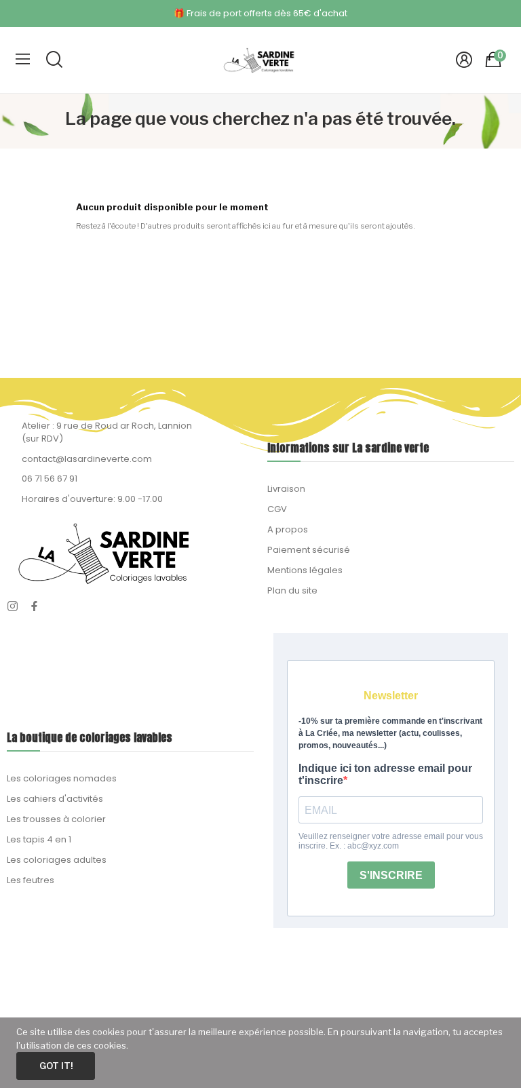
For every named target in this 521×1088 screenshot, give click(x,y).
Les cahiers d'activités (55, 798)
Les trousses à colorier (56, 819)
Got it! (56, 1065)
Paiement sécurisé (308, 549)
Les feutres (30, 880)
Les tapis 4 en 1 (39, 839)
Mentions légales (305, 570)
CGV (277, 509)
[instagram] (12, 606)
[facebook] (34, 606)
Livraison (286, 488)
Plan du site (292, 590)
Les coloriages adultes (57, 859)
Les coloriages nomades (62, 778)
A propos (287, 529)
